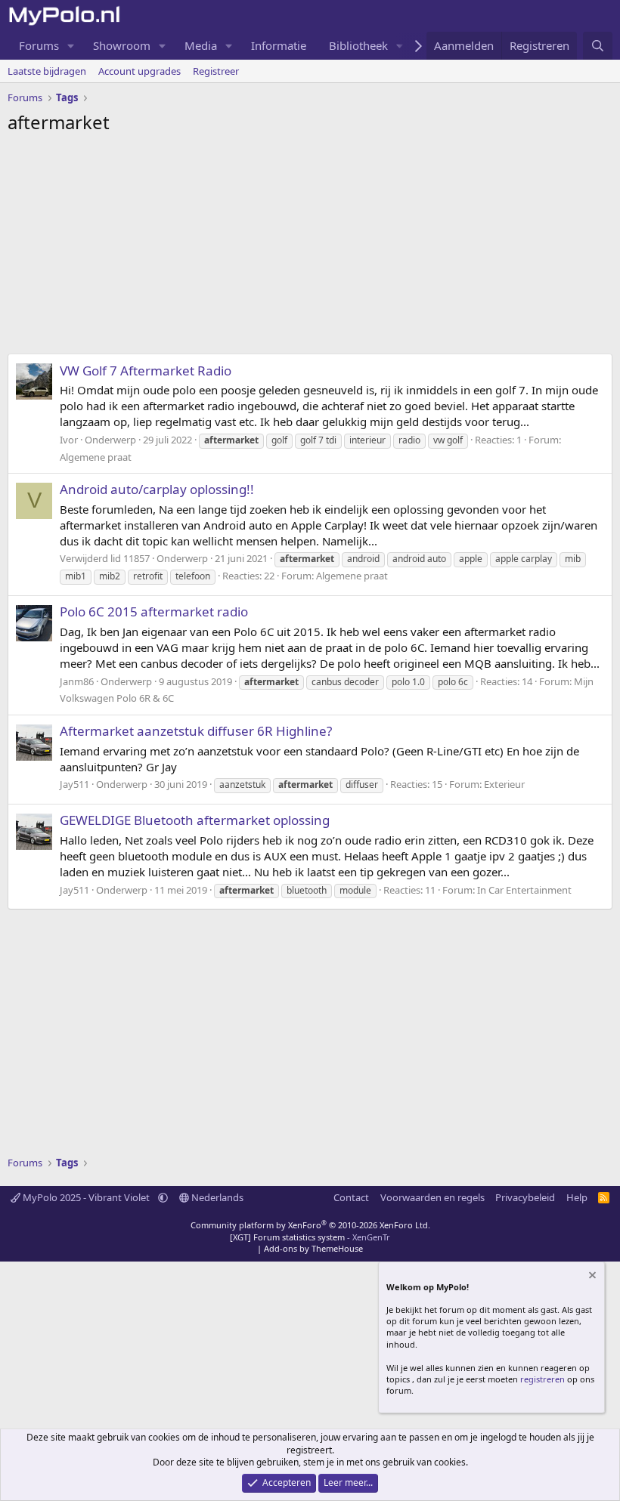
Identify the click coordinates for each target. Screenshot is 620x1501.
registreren (542, 1379)
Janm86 (77, 681)
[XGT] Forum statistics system (310, 1237)
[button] (71, 46)
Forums (39, 45)
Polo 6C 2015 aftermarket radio (154, 611)
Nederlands (216, 1197)
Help (576, 1197)
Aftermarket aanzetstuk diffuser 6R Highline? (196, 731)
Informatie (278, 45)
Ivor (69, 439)
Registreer (216, 71)
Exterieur (504, 784)
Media (200, 45)
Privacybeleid (525, 1197)
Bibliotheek (358, 45)
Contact (351, 1197)
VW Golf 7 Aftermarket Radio (145, 370)
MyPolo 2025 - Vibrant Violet (86, 1197)
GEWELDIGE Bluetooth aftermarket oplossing (195, 820)
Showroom (121, 45)
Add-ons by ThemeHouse (313, 1248)
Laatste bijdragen (47, 71)
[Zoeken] (597, 46)
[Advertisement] (310, 248)
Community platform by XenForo (310, 1225)
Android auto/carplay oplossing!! (157, 489)
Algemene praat (96, 457)
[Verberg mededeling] (591, 1277)
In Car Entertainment (524, 890)
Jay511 (74, 784)
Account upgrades (139, 71)
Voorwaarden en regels (432, 1197)
